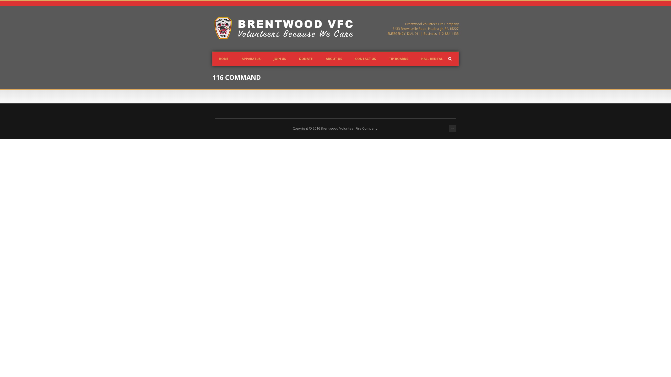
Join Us (280, 59)
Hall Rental (432, 59)
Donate (306, 59)
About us (334, 59)
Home (224, 59)
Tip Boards (398, 59)
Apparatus (251, 59)
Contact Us (365, 59)
